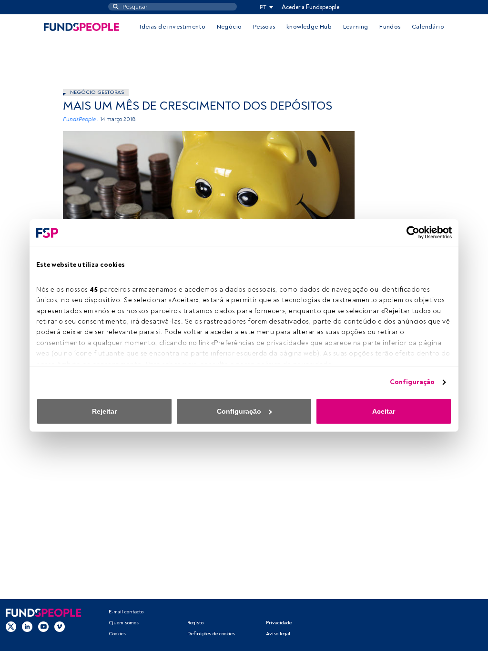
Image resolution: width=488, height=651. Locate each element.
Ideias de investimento (172, 27)
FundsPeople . (81, 119)
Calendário (428, 27)
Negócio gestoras (97, 92)
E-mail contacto (126, 612)
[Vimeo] (59, 627)
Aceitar (383, 411)
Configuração (412, 382)
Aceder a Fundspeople (310, 7)
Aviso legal (278, 634)
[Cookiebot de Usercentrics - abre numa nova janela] (410, 232)
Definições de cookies (211, 634)
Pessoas (264, 27)
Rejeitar (104, 411)
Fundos (389, 27)
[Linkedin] (27, 627)
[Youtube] (43, 627)
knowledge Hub (309, 27)
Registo (195, 623)
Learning (355, 27)
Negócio (229, 27)
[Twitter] (11, 627)
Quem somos (124, 623)
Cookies (117, 634)
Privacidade (279, 623)
